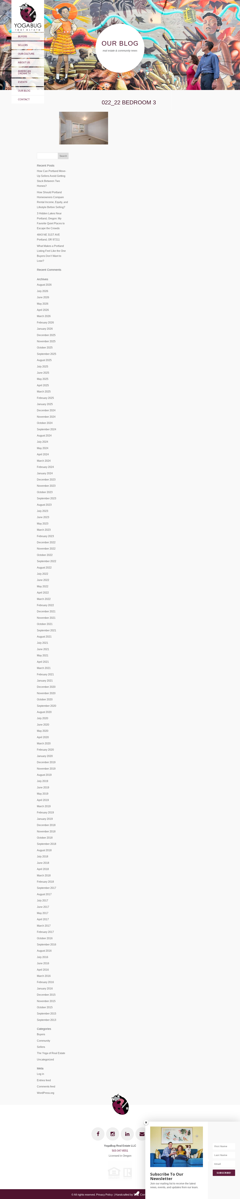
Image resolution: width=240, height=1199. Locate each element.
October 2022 (45, 555)
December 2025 (46, 335)
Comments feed (46, 1086)
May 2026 (42, 303)
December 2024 (46, 410)
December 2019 (46, 762)
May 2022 (42, 586)
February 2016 (45, 982)
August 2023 (44, 504)
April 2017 (43, 919)
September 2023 (46, 498)
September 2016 (46, 944)
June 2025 (43, 372)
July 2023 (42, 511)
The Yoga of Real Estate (51, 1053)
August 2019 (44, 774)
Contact (24, 99)
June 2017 (43, 907)
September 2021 (46, 630)
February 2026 (45, 322)
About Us (24, 62)
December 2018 (46, 825)
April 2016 (43, 969)
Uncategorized (45, 1059)
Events (22, 81)
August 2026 (44, 284)
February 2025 (45, 398)
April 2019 (43, 800)
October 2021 (45, 624)
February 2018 (45, 881)
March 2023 (44, 529)
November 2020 (46, 693)
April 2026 (43, 310)
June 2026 (43, 297)
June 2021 (43, 649)
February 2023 (45, 536)
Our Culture (26, 53)
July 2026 (42, 291)
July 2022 (42, 573)
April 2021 (43, 661)
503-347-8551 (120, 1150)
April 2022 (43, 592)
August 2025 (44, 360)
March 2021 (44, 668)
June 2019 (43, 787)
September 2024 (46, 429)
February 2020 (45, 749)
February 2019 (45, 812)
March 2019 (44, 806)
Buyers (22, 36)
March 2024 (44, 460)
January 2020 (45, 756)
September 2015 (46, 1013)
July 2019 (42, 781)
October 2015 (45, 1007)
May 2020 (42, 730)
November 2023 (46, 485)
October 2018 (45, 837)
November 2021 (46, 617)
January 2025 (45, 404)
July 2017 (42, 900)
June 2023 (43, 517)
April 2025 (43, 385)
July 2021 (42, 642)
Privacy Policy (104, 1194)
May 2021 (42, 655)
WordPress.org (45, 1093)
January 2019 (45, 818)
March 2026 (44, 316)
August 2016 (44, 950)
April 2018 (43, 869)
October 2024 (45, 423)
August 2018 (44, 850)
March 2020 (44, 743)
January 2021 (45, 680)
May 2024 (42, 448)
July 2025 (42, 366)
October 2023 (45, 492)
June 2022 (43, 580)
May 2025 (42, 379)
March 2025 (44, 391)
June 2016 (43, 963)
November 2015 (46, 1001)
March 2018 (44, 875)
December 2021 (46, 611)
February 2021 (45, 674)
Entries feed (44, 1080)
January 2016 (45, 988)
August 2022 (44, 567)
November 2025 (46, 341)
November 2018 (46, 831)
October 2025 (45, 347)
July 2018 (42, 856)
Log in (40, 1074)
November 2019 (46, 768)
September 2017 (46, 888)
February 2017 (45, 932)
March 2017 (44, 925)
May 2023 (42, 523)
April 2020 (43, 737)
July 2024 (42, 441)
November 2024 (46, 416)
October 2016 (45, 938)
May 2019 (42, 793)
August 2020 (44, 712)
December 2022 (46, 542)
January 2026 (45, 328)
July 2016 (42, 957)
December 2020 (46, 686)
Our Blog (24, 90)
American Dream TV (24, 72)
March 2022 (44, 599)
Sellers (23, 45)
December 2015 (46, 994)
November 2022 (46, 548)
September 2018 (46, 844)
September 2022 (46, 561)
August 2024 (44, 435)
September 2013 (46, 1020)
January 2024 (45, 473)
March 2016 (44, 976)
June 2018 (43, 863)
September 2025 (46, 354)
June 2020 (43, 724)
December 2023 (46, 479)
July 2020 (42, 718)
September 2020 (46, 705)
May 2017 (42, 913)
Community (43, 1040)
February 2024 (45, 467)
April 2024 (43, 454)
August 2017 (44, 894)
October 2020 (45, 699)
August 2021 (44, 636)
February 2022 (45, 605)
